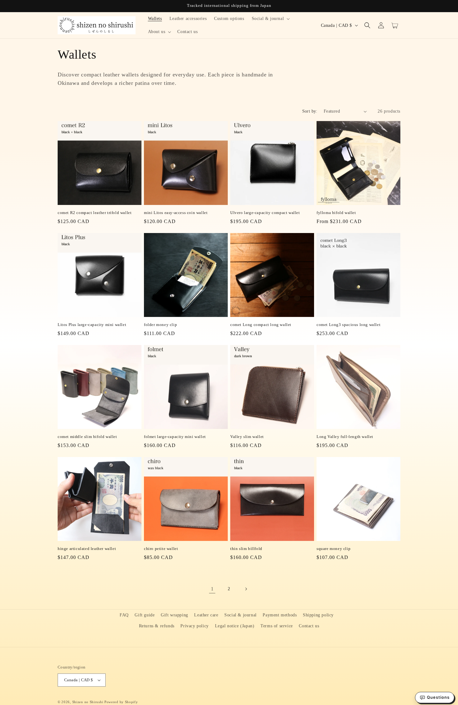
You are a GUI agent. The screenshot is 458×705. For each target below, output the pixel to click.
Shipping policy (318, 615)
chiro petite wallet (161, 548)
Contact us (309, 626)
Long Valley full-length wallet (345, 436)
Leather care (206, 615)
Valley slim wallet (247, 436)
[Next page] (246, 589)
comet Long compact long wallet (260, 324)
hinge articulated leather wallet (87, 548)
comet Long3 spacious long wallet (348, 324)
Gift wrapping (174, 615)
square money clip (334, 548)
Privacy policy (194, 626)
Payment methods (280, 615)
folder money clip (160, 324)
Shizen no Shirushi (87, 702)
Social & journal (240, 615)
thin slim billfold (246, 548)
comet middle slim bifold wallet (87, 436)
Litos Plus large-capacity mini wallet (92, 324)
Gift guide (145, 615)
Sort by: (309, 111)
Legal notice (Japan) (235, 626)
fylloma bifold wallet (336, 212)
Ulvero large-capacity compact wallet (265, 212)
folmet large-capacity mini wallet (175, 436)
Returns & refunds (156, 626)
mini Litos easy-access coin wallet (176, 212)
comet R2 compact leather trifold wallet (94, 212)
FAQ (124, 615)
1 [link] (212, 588)
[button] (270, 18)
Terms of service (276, 626)
